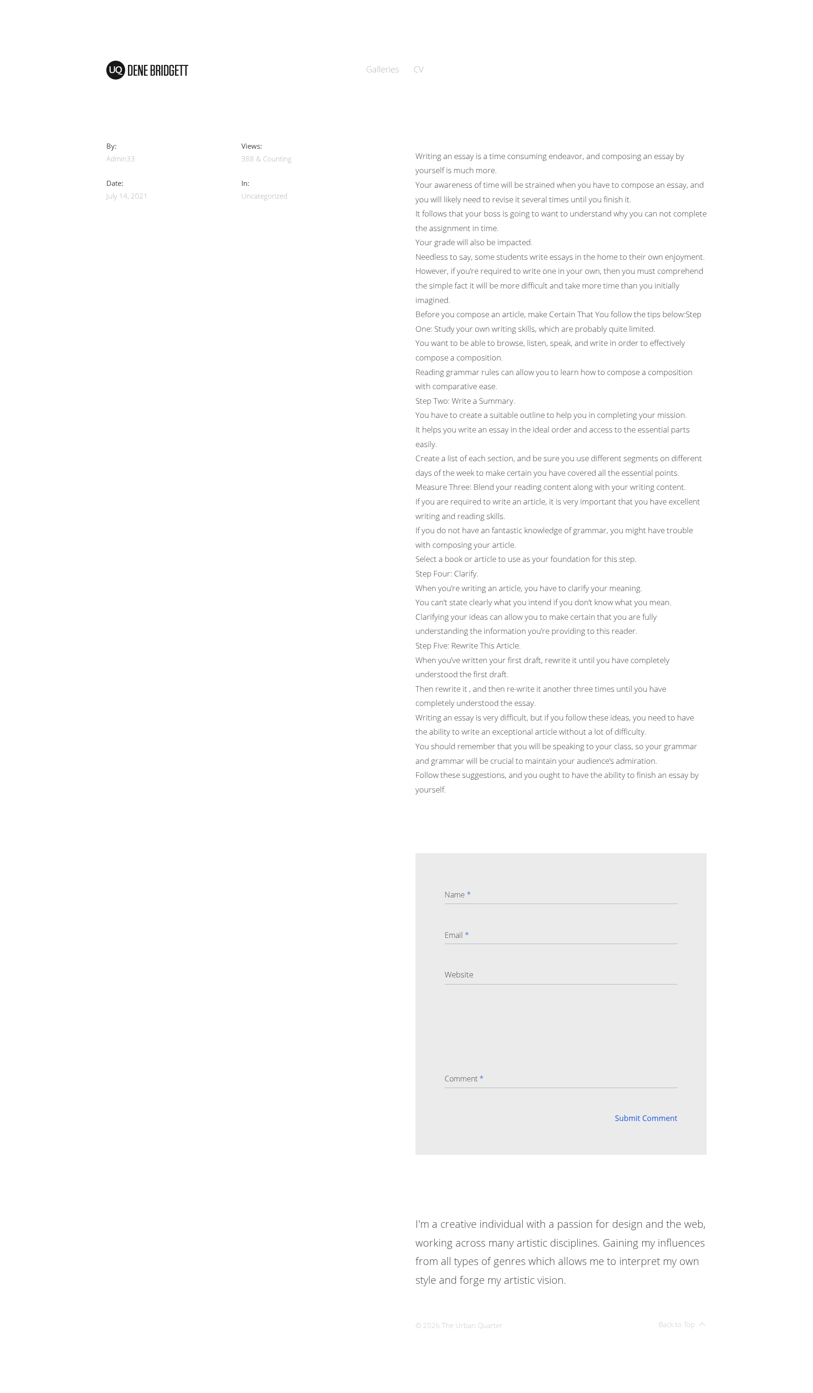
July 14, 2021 (127, 195)
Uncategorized (264, 195)
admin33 (120, 158)
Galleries (382, 69)
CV (418, 69)
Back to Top (677, 1324)
